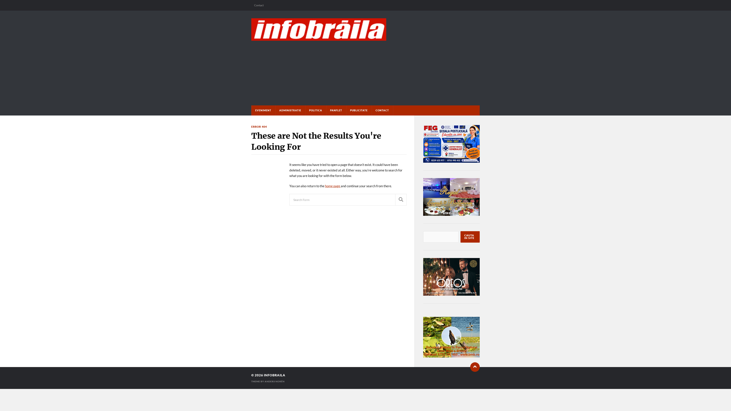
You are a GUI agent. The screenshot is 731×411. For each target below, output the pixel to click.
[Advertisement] (365, 69)
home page (333, 186)
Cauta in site (469, 237)
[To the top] (475, 367)
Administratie (290, 110)
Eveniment (263, 110)
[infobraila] (365, 29)
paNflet (336, 110)
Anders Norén (275, 381)
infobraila (274, 375)
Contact (259, 5)
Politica (315, 110)
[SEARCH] (401, 200)
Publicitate (359, 110)
